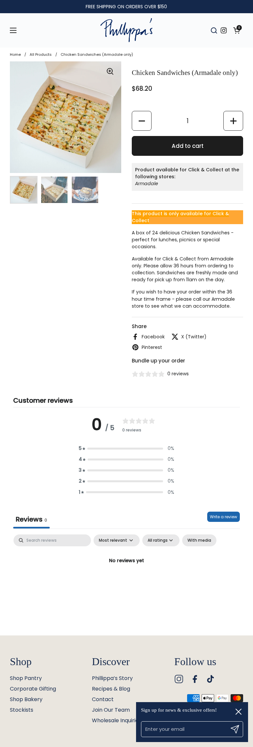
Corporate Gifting (33, 689)
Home (15, 54)
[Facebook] (194, 679)
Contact (103, 699)
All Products (41, 54)
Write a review (223, 517)
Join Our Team (111, 710)
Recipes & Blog (111, 689)
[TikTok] (210, 679)
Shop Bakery (26, 699)
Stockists (21, 710)
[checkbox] (199, 540)
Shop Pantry (26, 678)
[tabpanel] (126, 583)
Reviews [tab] (31, 519)
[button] (236, 30)
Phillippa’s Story (112, 678)
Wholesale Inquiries (116, 720)
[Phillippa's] (126, 30)
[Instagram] (178, 679)
